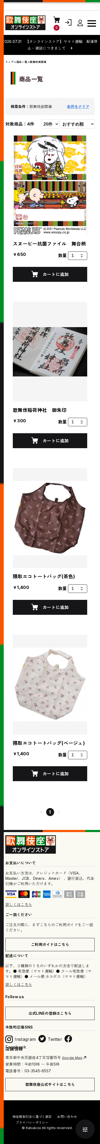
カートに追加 (55, 274)
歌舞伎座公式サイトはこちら (50, 1084)
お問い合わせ (67, 1117)
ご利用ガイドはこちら (50, 944)
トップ (9, 61)
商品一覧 (21, 61)
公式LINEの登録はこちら (50, 1013)
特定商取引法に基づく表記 (32, 1117)
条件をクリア (78, 106)
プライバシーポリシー (32, 1123)
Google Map (72, 1058)
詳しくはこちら (18, 904)
